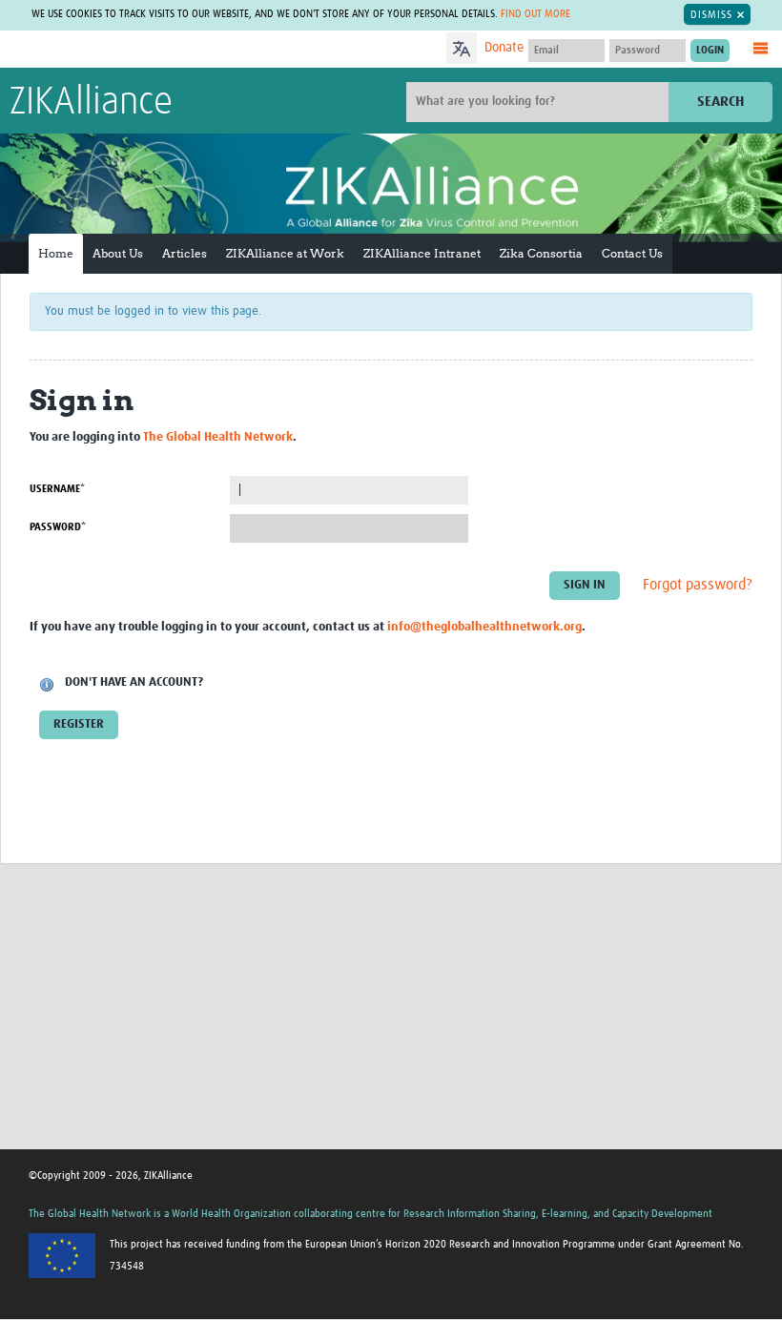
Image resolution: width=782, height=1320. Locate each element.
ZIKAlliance (91, 103)
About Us (118, 253)
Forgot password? (697, 584)
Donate (504, 47)
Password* (58, 527)
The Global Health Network (151, 50)
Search (720, 101)
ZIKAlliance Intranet (422, 253)
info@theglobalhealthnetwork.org (484, 627)
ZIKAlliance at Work (285, 253)
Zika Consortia (541, 253)
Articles (184, 253)
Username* (57, 489)
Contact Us (632, 253)
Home (55, 253)
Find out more (535, 14)
